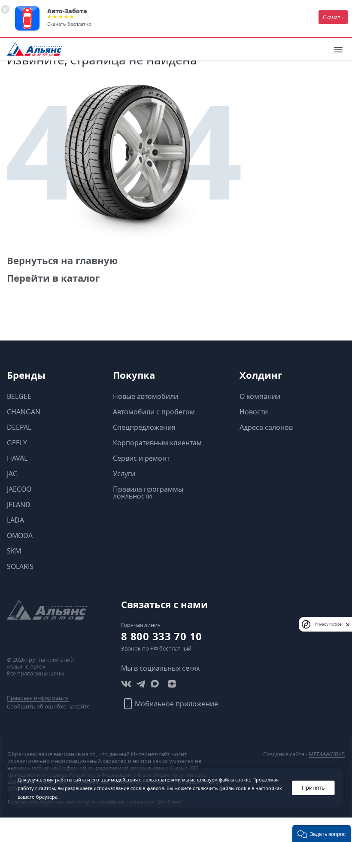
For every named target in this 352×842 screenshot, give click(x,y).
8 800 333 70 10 (161, 636)
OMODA (20, 535)
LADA (15, 520)
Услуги (124, 473)
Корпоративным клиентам (157, 442)
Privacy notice (328, 624)
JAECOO (19, 489)
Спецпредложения (144, 427)
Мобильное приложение (176, 703)
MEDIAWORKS (327, 754)
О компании (260, 396)
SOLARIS (20, 566)
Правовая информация (38, 698)
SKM (14, 551)
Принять (313, 787)
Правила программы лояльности (148, 492)
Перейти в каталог (53, 278)
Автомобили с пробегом (154, 411)
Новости (254, 411)
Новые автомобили (145, 396)
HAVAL (17, 458)
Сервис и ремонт (141, 458)
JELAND (18, 504)
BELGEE (19, 396)
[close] (347, 624)
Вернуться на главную (62, 260)
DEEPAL (19, 427)
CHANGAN (23, 411)
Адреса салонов (266, 427)
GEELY (17, 442)
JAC (12, 473)
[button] (321, 833)
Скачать (333, 17)
